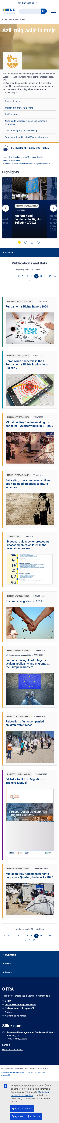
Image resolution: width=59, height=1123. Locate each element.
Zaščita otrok (11, 114)
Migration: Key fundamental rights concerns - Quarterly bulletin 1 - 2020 (29, 875)
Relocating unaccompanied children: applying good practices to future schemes (29, 484)
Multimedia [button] (10, 954)
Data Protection (41, 1072)
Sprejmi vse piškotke (22, 1108)
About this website (8, 1072)
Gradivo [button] (9, 252)
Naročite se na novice (15, 1015)
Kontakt (6, 1045)
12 (45, 276)
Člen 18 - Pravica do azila (33, 157)
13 (50, 276)
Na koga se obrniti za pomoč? (19, 1008)
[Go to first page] (4, 276)
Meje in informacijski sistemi (19, 107)
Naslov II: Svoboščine (11, 157)
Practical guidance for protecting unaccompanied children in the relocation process (28, 545)
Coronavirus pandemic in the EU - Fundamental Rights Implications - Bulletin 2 (28, 364)
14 (54, 276)
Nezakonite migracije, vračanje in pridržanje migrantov (26, 122)
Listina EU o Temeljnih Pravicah (20, 1004)
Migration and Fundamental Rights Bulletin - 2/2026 (28, 219)
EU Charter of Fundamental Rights (30, 148)
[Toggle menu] (53, 11)
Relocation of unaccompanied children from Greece (25, 723)
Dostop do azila (12, 101)
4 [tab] (38, 242)
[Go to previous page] (9, 276)
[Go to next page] (29, 280)
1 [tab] (19, 242)
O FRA (8, 1001)
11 (41, 276)
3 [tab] (32, 242)
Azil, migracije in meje (17, 20)
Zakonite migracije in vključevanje (21, 130)
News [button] (8, 963)
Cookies (30, 1072)
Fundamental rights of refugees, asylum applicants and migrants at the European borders (28, 664)
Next (53, 208)
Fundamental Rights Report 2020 (27, 306)
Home (4, 20)
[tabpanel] (29, 207)
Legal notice (19, 1072)
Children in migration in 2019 (24, 601)
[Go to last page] (34, 280)
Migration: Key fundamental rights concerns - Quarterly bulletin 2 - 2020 (29, 424)
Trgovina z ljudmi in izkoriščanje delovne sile (26, 137)
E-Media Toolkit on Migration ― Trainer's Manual (25, 781)
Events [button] (8, 972)
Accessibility (6, 1075)
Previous (5, 208)
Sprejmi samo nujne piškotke (26, 1116)
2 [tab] (25, 242)
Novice (8, 1012)
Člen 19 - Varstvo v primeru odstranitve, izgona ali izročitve (27, 164)
